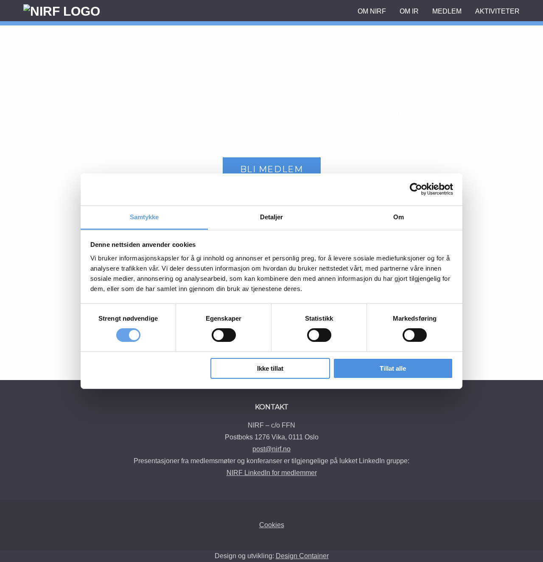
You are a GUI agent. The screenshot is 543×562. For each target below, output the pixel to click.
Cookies (271, 524)
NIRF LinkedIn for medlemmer (272, 472)
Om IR (409, 11)
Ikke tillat (270, 368)
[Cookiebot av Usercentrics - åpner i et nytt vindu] (416, 189)
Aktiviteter (497, 11)
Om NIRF (372, 11)
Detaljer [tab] (271, 216)
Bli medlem (271, 169)
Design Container (302, 555)
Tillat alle (393, 368)
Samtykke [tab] (144, 216)
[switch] (224, 335)
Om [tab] (398, 216)
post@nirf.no (271, 449)
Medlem (447, 11)
